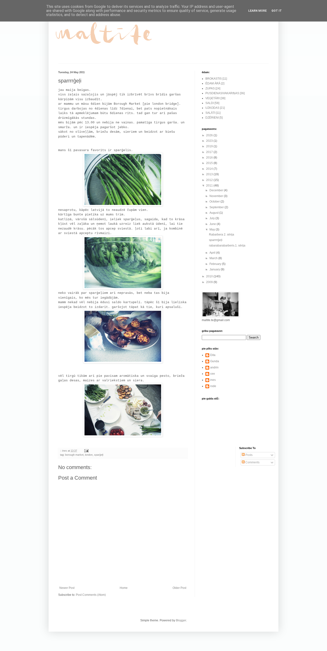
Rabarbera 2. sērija (221, 234)
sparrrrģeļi (215, 240)
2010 (210, 276)
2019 (210, 146)
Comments (252, 462)
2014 (210, 168)
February (215, 264)
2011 (210, 185)
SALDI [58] (212, 103)
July (212, 218)
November (216, 196)
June (213, 224)
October (214, 201)
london (89, 454)
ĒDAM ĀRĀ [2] (214, 83)
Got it (276, 10)
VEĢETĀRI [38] (215, 98)
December (216, 190)
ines (213, 380)
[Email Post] (86, 450)
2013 (210, 174)
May (212, 229)
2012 (210, 180)
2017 (210, 152)
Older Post (179, 588)
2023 (210, 140)
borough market (74, 454)
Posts (249, 455)
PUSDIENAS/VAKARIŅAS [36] (225, 93)
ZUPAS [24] (212, 88)
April (212, 252)
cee (212, 373)
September (217, 207)
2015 (210, 163)
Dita (212, 355)
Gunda (214, 361)
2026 (210, 135)
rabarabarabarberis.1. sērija (227, 245)
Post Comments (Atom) (91, 594)
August (214, 212)
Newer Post (66, 588)
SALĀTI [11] (212, 113)
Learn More (257, 10)
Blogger (181, 620)
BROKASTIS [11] (216, 78)
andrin (214, 367)
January (215, 269)
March (213, 258)
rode (213, 386)
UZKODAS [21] (215, 107)
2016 (210, 157)
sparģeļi (98, 454)
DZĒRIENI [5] (214, 117)
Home (124, 588)
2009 (210, 282)
